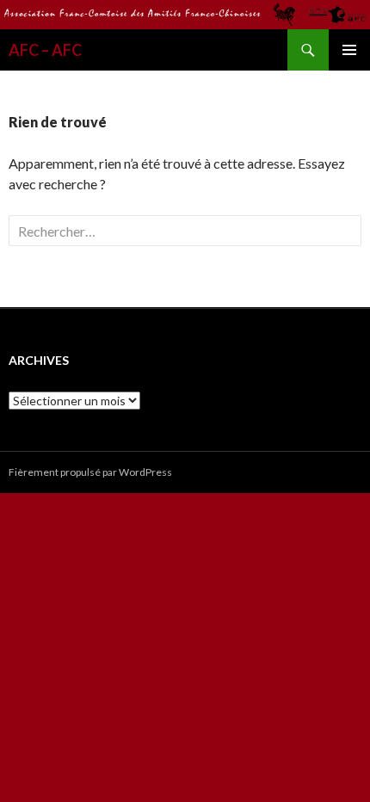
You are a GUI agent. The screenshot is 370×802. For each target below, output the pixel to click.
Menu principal (349, 50)
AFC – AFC (45, 49)
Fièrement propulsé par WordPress (90, 472)
